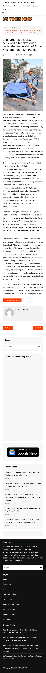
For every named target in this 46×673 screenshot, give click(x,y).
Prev (9, 328)
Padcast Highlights (10, 594)
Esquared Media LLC (13, 300)
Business (34, 55)
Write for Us (7, 9)
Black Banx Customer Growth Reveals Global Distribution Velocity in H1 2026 (22, 473)
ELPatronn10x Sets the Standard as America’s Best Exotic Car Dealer (22, 509)
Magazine (6, 589)
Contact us (17, 6)
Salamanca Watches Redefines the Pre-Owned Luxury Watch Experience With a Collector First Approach (22, 497)
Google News (7, 6)
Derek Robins (9, 55)
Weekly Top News (9, 614)
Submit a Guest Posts (30, 6)
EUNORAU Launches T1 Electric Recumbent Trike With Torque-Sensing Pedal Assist (22, 521)
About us (6, 3)
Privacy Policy (29, 3)
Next (37, 328)
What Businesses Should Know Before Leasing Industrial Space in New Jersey (23, 485)
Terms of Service (16, 3)
